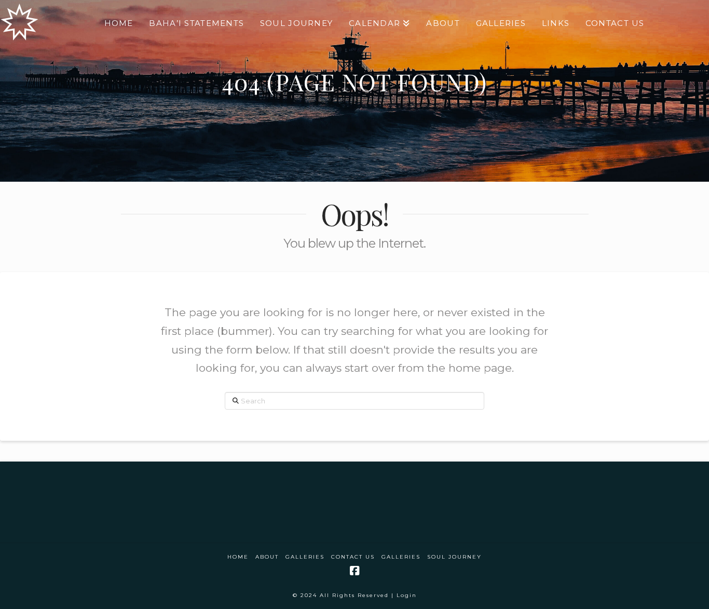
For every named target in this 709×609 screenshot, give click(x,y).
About (267, 556)
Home (238, 556)
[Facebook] (354, 570)
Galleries (304, 556)
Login (407, 595)
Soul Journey (454, 556)
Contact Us (353, 556)
